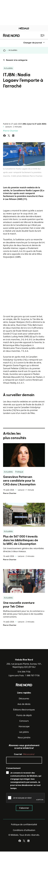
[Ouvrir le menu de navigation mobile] (43, 35)
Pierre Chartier (10, 130)
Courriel (24, 754)
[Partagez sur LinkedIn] (13, 135)
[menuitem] (34, 42)
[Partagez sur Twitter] (8, 135)
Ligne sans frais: (24, 675)
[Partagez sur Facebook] (4, 135)
